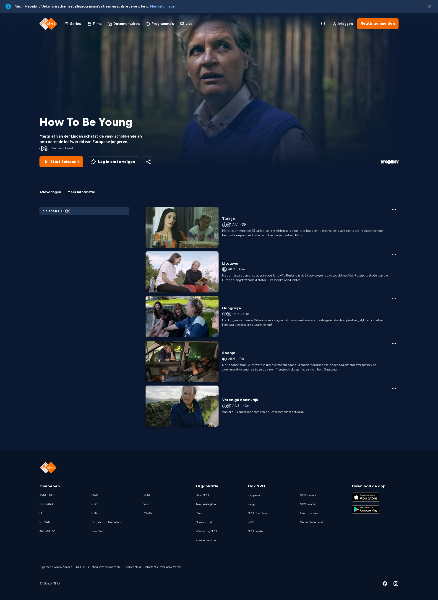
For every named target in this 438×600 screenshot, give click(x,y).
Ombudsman (309, 513)
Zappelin (254, 495)
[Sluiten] (430, 6)
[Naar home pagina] (48, 24)
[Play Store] (365, 509)
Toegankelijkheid (207, 504)
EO (41, 513)
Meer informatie (162, 6)
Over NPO (202, 495)
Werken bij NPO (206, 531)
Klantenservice (206, 540)
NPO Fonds (307, 504)
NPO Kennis (308, 495)
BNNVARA (46, 504)
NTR (94, 513)
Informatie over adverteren (163, 567)
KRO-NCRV (47, 531)
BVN (251, 522)
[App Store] (365, 497)
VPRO (147, 495)
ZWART (148, 513)
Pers (199, 513)
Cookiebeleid (132, 567)
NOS (94, 504)
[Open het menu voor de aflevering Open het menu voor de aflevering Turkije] (394, 209)
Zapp (251, 504)
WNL (146, 504)
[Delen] (148, 161)
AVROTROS (47, 495)
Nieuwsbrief (204, 522)
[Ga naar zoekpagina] (323, 23)
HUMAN (44, 522)
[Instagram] (396, 584)
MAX (94, 495)
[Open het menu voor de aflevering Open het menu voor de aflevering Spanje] (394, 343)
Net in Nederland (311, 522)
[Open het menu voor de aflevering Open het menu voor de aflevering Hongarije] (394, 299)
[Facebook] (385, 584)
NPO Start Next (258, 513)
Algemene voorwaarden (56, 567)
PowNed (97, 531)
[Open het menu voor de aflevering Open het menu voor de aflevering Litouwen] (394, 254)
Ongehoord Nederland (107, 522)
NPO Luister (256, 531)
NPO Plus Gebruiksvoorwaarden (98, 567)
